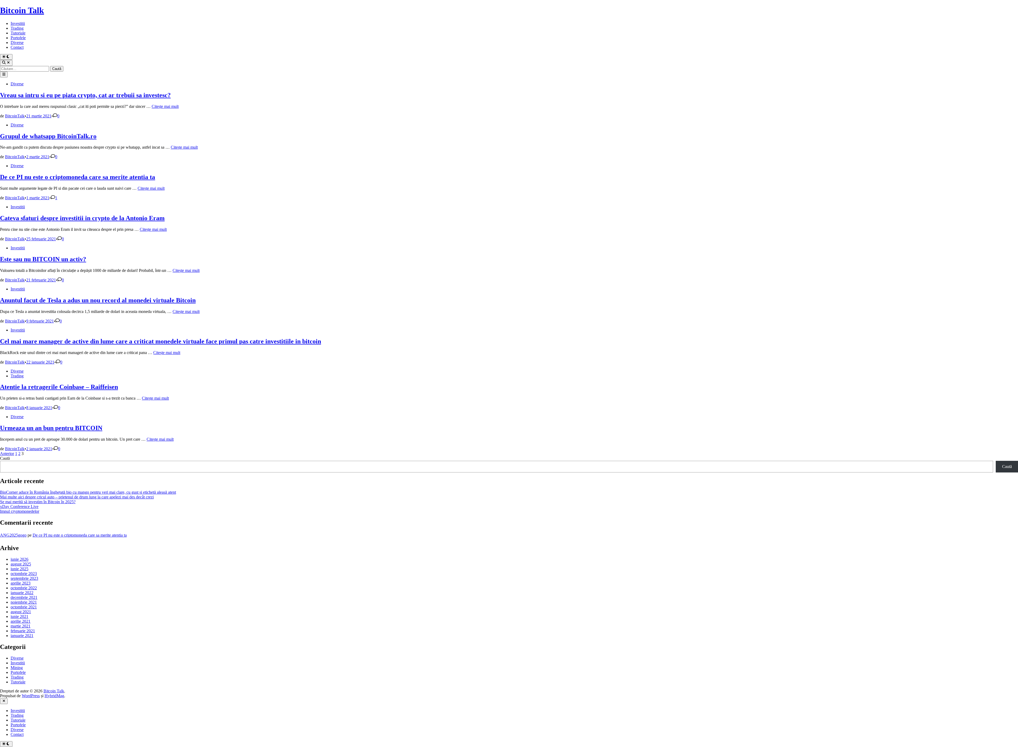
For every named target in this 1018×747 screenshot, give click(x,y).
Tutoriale (18, 33)
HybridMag (54, 695)
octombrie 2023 (24, 573)
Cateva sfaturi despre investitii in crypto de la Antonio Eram (82, 218)
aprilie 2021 (20, 621)
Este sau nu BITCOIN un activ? (43, 259)
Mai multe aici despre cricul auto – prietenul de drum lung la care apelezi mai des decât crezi (77, 497)
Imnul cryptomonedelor (19, 511)
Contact (17, 47)
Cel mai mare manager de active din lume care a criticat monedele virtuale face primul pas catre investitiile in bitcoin (160, 341)
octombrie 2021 (24, 607)
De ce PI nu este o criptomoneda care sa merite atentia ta (77, 177)
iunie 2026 (19, 559)
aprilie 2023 (20, 583)
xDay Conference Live (19, 506)
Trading (17, 28)
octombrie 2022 (24, 588)
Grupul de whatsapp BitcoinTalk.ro (48, 136)
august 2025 (21, 564)
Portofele (18, 38)
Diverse (17, 42)
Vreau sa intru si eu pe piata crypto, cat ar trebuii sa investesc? (85, 95)
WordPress (31, 695)
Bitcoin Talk (22, 10)
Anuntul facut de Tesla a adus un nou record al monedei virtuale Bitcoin (98, 300)
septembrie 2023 (24, 578)
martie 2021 (20, 626)
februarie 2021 (23, 631)
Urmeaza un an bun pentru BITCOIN (51, 428)
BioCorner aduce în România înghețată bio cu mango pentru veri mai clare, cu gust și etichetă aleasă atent (88, 492)
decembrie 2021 (24, 597)
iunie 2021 (19, 616)
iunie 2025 (19, 569)
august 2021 (21, 611)
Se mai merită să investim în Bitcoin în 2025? (38, 502)
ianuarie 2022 (22, 592)
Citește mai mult (165, 106)
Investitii (18, 23)
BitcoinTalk (15, 116)
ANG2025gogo (13, 535)
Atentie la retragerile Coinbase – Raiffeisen (59, 386)
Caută (5, 458)
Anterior (7, 453)
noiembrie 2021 (24, 602)
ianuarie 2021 (22, 635)
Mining (17, 667)
